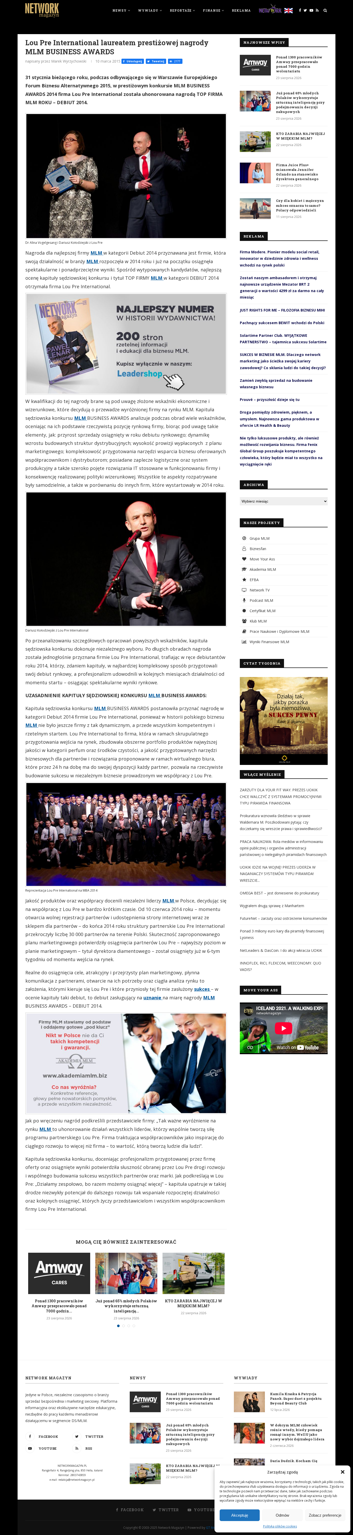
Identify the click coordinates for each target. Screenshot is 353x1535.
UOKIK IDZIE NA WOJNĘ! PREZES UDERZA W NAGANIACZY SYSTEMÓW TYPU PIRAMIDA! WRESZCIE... (278, 874)
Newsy (119, 10)
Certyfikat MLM (262, 610)
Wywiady (148, 10)
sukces (202, 989)
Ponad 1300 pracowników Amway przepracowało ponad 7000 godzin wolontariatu (299, 64)
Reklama (241, 10)
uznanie (153, 997)
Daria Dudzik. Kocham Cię (293, 1460)
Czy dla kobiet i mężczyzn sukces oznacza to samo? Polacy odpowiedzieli (300, 205)
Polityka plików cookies (280, 1526)
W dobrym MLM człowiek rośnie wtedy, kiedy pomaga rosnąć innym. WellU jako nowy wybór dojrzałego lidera (297, 1432)
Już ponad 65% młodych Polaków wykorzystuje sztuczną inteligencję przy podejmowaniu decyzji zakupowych (300, 102)
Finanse (211, 10)
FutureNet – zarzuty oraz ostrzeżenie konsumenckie (283, 918)
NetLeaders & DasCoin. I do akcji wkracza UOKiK (281, 950)
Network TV (259, 590)
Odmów (282, 1515)
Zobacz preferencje (325, 1515)
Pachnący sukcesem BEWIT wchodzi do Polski (282, 322)
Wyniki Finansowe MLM (269, 641)
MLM (96, 253)
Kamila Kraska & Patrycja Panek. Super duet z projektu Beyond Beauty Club (296, 1398)
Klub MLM (258, 621)
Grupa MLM (259, 538)
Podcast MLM (261, 600)
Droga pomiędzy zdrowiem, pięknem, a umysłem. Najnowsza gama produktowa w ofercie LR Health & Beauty (279, 419)
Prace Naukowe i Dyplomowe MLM (279, 631)
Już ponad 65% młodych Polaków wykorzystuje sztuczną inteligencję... (126, 1305)
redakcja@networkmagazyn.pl (76, 1479)
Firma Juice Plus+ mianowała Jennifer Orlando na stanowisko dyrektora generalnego (297, 172)
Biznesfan (257, 548)
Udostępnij (134, 61)
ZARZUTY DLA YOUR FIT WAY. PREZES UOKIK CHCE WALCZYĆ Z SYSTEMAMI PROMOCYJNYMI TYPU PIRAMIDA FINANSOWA (280, 796)
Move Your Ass (262, 559)
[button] (342, 1472)
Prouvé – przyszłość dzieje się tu (270, 399)
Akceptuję (239, 1515)
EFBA (254, 579)
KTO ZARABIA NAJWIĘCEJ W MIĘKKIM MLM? (193, 1303)
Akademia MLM (262, 569)
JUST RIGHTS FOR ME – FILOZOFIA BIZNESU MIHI (282, 310)
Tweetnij (157, 61)
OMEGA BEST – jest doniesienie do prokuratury (279, 893)
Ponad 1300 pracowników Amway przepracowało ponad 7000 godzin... (59, 1305)
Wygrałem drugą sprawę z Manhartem (272, 905)
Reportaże (180, 10)
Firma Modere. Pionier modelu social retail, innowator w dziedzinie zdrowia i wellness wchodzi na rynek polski (279, 258)
